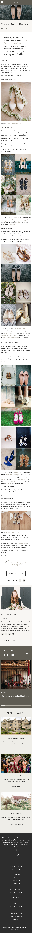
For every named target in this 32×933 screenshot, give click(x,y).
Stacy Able (12, 224)
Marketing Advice (16, 889)
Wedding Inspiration (16, 565)
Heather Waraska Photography (21, 328)
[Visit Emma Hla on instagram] (13, 634)
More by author (9, 640)
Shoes (26, 563)
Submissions (16, 883)
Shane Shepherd (18, 472)
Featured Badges (16, 892)
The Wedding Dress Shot (15, 42)
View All (27, 654)
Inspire (3, 692)
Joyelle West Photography (13, 474)
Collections (16, 861)
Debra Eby (16, 217)
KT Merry (3, 221)
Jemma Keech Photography (13, 123)
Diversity (16, 919)
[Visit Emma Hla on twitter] (9, 634)
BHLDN (8, 339)
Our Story (16, 886)
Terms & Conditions (16, 913)
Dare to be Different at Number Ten (16, 695)
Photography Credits (16, 925)
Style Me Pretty (16, 481)
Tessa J (27, 483)
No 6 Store (22, 479)
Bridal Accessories (13, 561)
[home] (16, 2)
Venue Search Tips (16, 866)
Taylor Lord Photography (9, 219)
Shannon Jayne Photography (8, 335)
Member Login (16, 880)
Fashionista (6, 563)
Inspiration (16, 864)
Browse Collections (16, 824)
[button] (2, 2)
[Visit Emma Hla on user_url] (2, 634)
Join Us (16, 877)
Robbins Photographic (12, 332)
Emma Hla (6, 28)
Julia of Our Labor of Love (9, 333)
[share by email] (24, 580)
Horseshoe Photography (12, 532)
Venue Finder (16, 858)
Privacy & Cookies (16, 916)
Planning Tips (16, 869)
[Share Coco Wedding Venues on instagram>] (16, 850)
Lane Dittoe (24, 221)
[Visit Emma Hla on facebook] (6, 634)
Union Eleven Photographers (10, 337)
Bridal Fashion (23, 561)
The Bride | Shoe (22, 543)
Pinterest (18, 222)
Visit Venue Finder (16, 749)
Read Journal (16, 786)
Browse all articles (16, 573)
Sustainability (16, 922)
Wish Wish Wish (19, 330)
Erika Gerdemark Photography (14, 476)
